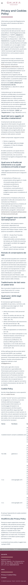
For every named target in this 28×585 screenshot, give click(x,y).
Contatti (3, 577)
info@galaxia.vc (6, 363)
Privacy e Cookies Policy (8, 575)
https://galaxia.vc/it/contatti (10, 66)
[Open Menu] (2, 3)
